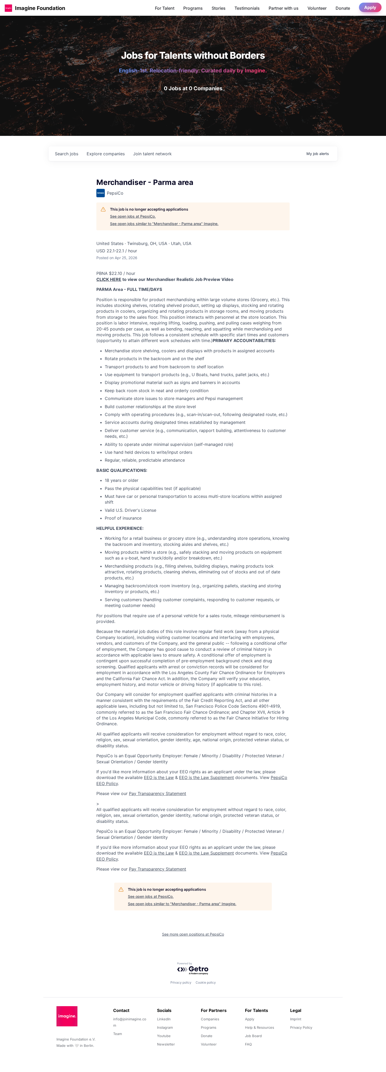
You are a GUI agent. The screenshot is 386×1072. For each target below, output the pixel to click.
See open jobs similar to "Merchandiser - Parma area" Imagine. (164, 223)
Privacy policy (180, 982)
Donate (343, 8)
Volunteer (317, 8)
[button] (8, 8)
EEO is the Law (159, 777)
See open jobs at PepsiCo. (133, 216)
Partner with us (284, 8)
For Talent (164, 8)
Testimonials (247, 8)
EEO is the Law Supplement (206, 777)
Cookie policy (206, 982)
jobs (66, 153)
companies (106, 153)
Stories (219, 8)
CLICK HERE (108, 279)
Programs (193, 8)
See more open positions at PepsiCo (193, 934)
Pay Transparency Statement (157, 793)
